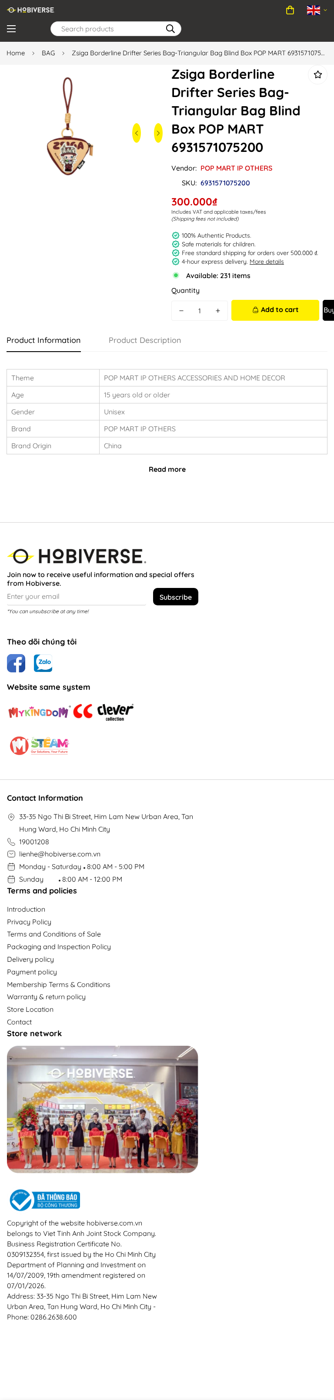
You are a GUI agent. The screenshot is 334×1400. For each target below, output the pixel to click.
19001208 (34, 841)
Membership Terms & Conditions (58, 984)
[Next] (158, 133)
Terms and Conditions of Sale (54, 934)
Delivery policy (30, 959)
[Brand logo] (39, 712)
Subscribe (176, 597)
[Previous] (136, 133)
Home (16, 53)
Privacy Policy (29, 921)
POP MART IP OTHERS (236, 168)
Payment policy (32, 971)
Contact (19, 1021)
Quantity (185, 290)
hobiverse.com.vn (114, 1223)
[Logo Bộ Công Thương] (83, 1200)
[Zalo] (43, 663)
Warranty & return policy (46, 996)
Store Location (30, 1009)
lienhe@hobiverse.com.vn (59, 853)
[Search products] (170, 28)
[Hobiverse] (31, 10)
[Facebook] (16, 663)
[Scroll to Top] (317, 1353)
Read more (167, 469)
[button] (290, 10)
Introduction (26, 909)
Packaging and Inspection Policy (59, 946)
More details (267, 261)
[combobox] (115, 28)
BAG (48, 53)
